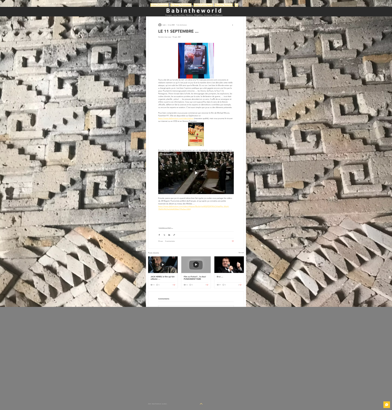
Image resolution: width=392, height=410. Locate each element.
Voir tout (241, 252)
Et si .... (220, 276)
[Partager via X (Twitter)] (164, 235)
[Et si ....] (229, 264)
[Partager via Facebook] (159, 235)
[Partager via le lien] (174, 235)
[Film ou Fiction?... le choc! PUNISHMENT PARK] (196, 264)
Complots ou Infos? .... (166, 228)
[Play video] (196, 173)
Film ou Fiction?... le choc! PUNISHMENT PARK (195, 277)
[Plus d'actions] (232, 25)
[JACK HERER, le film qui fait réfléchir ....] (163, 264)
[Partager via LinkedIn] (169, 235)
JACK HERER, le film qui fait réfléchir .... (162, 277)
